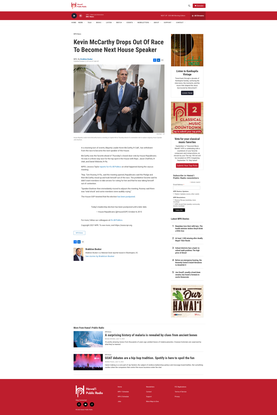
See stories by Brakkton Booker (99, 256)
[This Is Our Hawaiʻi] (187, 301)
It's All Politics (116, 220)
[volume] (80, 15)
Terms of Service (180, 392)
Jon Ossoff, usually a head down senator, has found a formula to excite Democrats (187, 274)
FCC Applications (180, 387)
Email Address (178, 185)
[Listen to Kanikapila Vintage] (187, 50)
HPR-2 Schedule (123, 396)
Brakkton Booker (86, 59)
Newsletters (150, 387)
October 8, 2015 (135, 212)
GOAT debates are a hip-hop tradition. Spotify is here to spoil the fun (149, 358)
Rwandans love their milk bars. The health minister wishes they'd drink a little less (189, 228)
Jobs (119, 401)
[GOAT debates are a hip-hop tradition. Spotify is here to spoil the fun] (88, 362)
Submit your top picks (187, 165)
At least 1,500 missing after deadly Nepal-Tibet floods (189, 239)
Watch (119, 22)
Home (73, 22)
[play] (74, 16)
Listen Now (187, 93)
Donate (200, 6)
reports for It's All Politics (110, 167)
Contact (149, 392)
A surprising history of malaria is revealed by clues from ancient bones (151, 335)
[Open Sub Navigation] (84, 22)
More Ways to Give (152, 401)
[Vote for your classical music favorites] (187, 118)
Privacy (177, 396)
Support (149, 396)
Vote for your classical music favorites (187, 140)
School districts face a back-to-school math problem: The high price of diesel (187, 250)
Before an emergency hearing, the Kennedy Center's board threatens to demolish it (188, 262)
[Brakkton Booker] (78, 254)
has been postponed (126, 196)
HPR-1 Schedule (123, 392)
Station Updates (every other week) (187, 194)
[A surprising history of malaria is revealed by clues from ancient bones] (88, 339)
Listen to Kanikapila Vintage (187, 72)
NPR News (77, 34)
